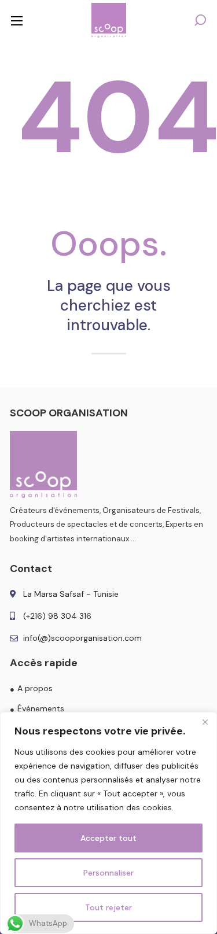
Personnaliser (108, 872)
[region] (108, 823)
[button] (200, 20)
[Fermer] (205, 722)
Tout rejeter (108, 907)
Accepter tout (108, 838)
